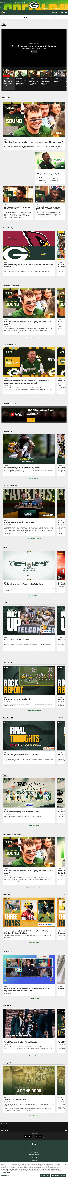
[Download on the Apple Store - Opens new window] (28, 1136)
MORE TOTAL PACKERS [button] (34, 1055)
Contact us (34, 1157)
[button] (34, 51)
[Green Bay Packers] (34, 1144)
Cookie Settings (5, 1175)
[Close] (65, 1164)
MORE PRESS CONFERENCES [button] (34, 396)
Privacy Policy (34, 1152)
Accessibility (34, 1160)
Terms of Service (34, 1154)
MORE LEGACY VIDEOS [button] (34, 1115)
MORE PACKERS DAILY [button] (34, 478)
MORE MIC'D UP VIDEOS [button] (34, 653)
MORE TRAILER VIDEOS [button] (34, 595)
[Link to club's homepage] (3, 12)
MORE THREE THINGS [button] (34, 942)
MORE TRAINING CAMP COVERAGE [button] (34, 887)
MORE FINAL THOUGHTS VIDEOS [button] (34, 766)
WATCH (31, 419)
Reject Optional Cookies (58, 1175)
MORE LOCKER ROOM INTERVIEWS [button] (34, 337)
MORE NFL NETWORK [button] (34, 998)
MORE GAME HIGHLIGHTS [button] (34, 278)
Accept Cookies (45, 1175)
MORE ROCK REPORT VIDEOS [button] (34, 710)
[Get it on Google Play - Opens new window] (39, 1137)
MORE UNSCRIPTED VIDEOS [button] (34, 538)
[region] (34, 1170)
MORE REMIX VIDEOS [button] (34, 825)
